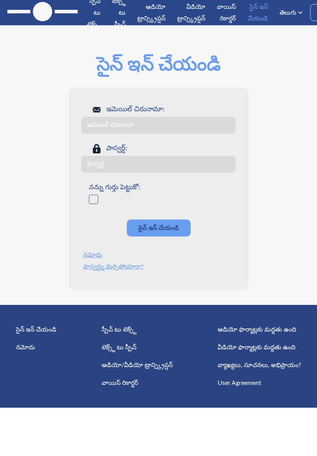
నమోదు (92, 255)
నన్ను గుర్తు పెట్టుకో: (114, 187)
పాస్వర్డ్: (117, 148)
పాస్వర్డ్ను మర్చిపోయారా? (113, 267)
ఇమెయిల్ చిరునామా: (135, 109)
